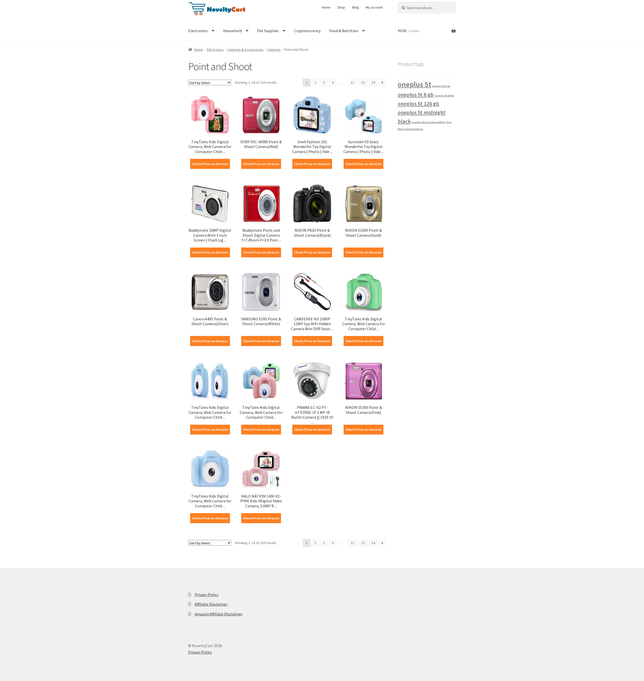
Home (326, 7)
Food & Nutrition (343, 30)
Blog (355, 7)
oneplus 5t (414, 84)
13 (363, 82)
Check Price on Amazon (210, 164)
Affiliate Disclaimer (211, 604)
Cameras (273, 49)
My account (374, 7)
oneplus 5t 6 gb (441, 86)
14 (373, 82)
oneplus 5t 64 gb (444, 95)
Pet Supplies (268, 30)
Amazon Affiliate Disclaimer (219, 613)
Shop (341, 7)
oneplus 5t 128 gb (418, 103)
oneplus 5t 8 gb (416, 94)
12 (352, 82)
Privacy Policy (206, 594)
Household (232, 30)
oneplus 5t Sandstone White (429, 122)
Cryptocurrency (307, 30)
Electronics (198, 30)
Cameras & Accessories (245, 49)
